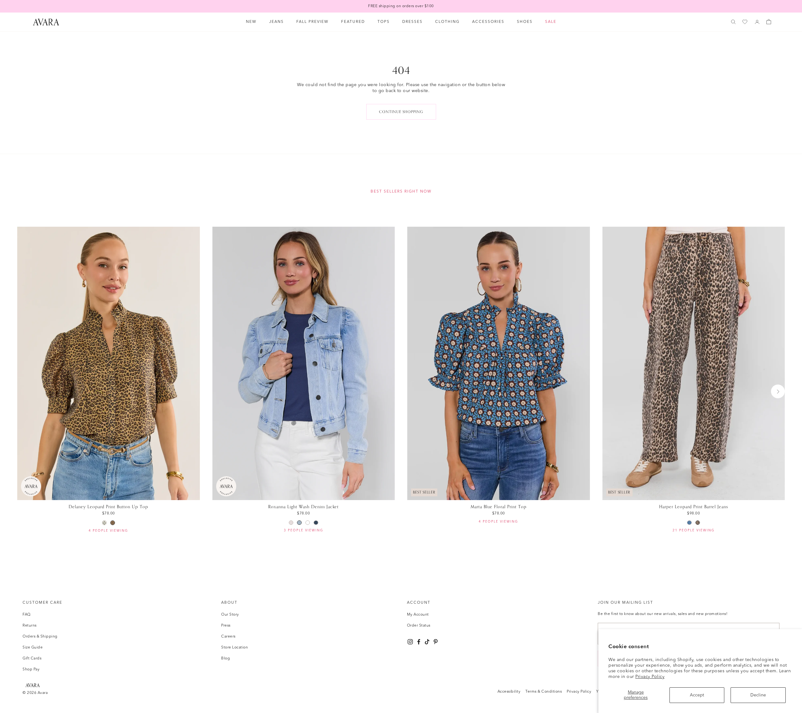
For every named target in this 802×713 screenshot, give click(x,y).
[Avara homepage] (33, 685)
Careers (228, 636)
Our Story (230, 615)
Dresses (412, 22)
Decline (758, 695)
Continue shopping (401, 112)
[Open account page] (757, 22)
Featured (353, 22)
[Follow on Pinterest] (435, 641)
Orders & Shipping (40, 636)
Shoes (525, 22)
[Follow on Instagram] (410, 641)
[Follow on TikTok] (427, 641)
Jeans (276, 22)
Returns (30, 626)
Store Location (234, 647)
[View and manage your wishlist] (745, 22)
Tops (384, 22)
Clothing (447, 22)
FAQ (27, 615)
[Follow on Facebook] (418, 641)
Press (226, 626)
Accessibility (509, 692)
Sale (550, 22)
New (251, 22)
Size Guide (33, 647)
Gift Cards (32, 658)
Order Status (418, 626)
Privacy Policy (649, 676)
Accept (697, 695)
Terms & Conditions (543, 692)
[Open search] (733, 22)
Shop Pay (31, 669)
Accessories (488, 22)
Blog (225, 658)
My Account (418, 615)
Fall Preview (312, 22)
